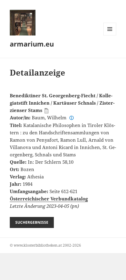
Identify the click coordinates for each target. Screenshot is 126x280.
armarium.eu (32, 43)
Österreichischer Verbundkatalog (49, 199)
